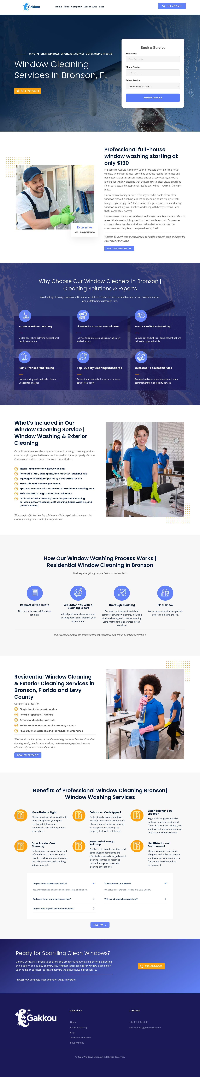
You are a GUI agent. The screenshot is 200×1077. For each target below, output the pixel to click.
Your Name (131, 53)
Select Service (133, 80)
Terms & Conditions (80, 1037)
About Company (73, 7)
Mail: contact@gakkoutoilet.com (145, 1027)
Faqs (101, 7)
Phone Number (133, 66)
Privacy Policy (77, 1042)
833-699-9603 (174, 6)
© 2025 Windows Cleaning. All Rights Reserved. (100, 1056)
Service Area (91, 7)
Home (58, 7)
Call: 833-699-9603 (138, 1021)
